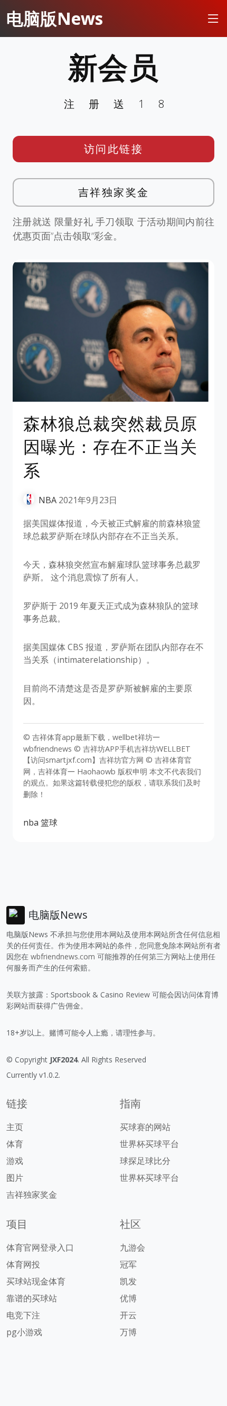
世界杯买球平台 (149, 1144)
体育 (14, 1144)
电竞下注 (23, 1315)
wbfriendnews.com (63, 956)
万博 (128, 1332)
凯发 (128, 1281)
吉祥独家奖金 (113, 192)
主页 (14, 1127)
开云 (128, 1315)
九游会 (132, 1247)
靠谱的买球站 (31, 1298)
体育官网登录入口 (40, 1247)
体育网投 (23, 1264)
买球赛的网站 (145, 1127)
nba (31, 822)
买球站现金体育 (35, 1281)
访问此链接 (114, 149)
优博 (128, 1298)
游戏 (14, 1161)
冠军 (128, 1264)
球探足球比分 (145, 1161)
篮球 (49, 822)
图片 (14, 1177)
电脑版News (54, 18)
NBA (47, 500)
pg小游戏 (24, 1332)
